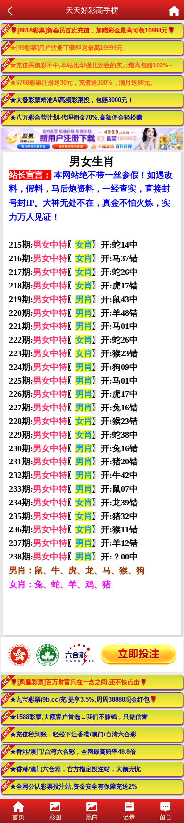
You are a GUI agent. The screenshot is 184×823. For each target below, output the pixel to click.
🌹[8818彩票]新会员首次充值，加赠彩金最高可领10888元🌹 (92, 30)
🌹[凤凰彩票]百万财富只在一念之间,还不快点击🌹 (78, 682)
